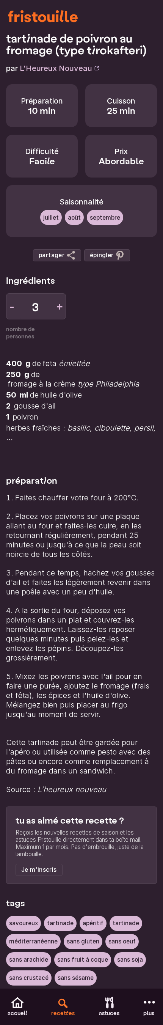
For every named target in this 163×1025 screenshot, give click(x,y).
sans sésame (76, 977)
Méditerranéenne (33, 941)
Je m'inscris (39, 869)
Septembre (105, 217)
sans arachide (28, 959)
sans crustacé (29, 977)
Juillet (51, 217)
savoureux (23, 923)
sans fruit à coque (82, 959)
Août (74, 217)
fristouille (43, 16)
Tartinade (126, 923)
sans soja (130, 959)
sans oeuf (122, 941)
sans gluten (83, 941)
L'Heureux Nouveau (56, 68)
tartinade (60, 923)
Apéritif (93, 923)
